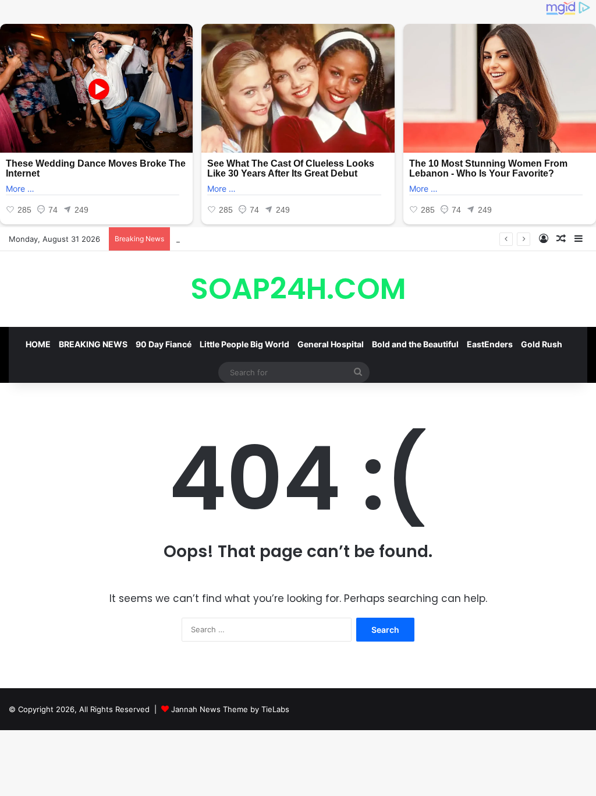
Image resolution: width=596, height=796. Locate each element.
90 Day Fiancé (163, 344)
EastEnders (490, 344)
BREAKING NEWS (93, 344)
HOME (38, 344)
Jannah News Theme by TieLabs (230, 709)
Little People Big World (244, 344)
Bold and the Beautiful (415, 344)
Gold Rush (541, 344)
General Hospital (330, 344)
